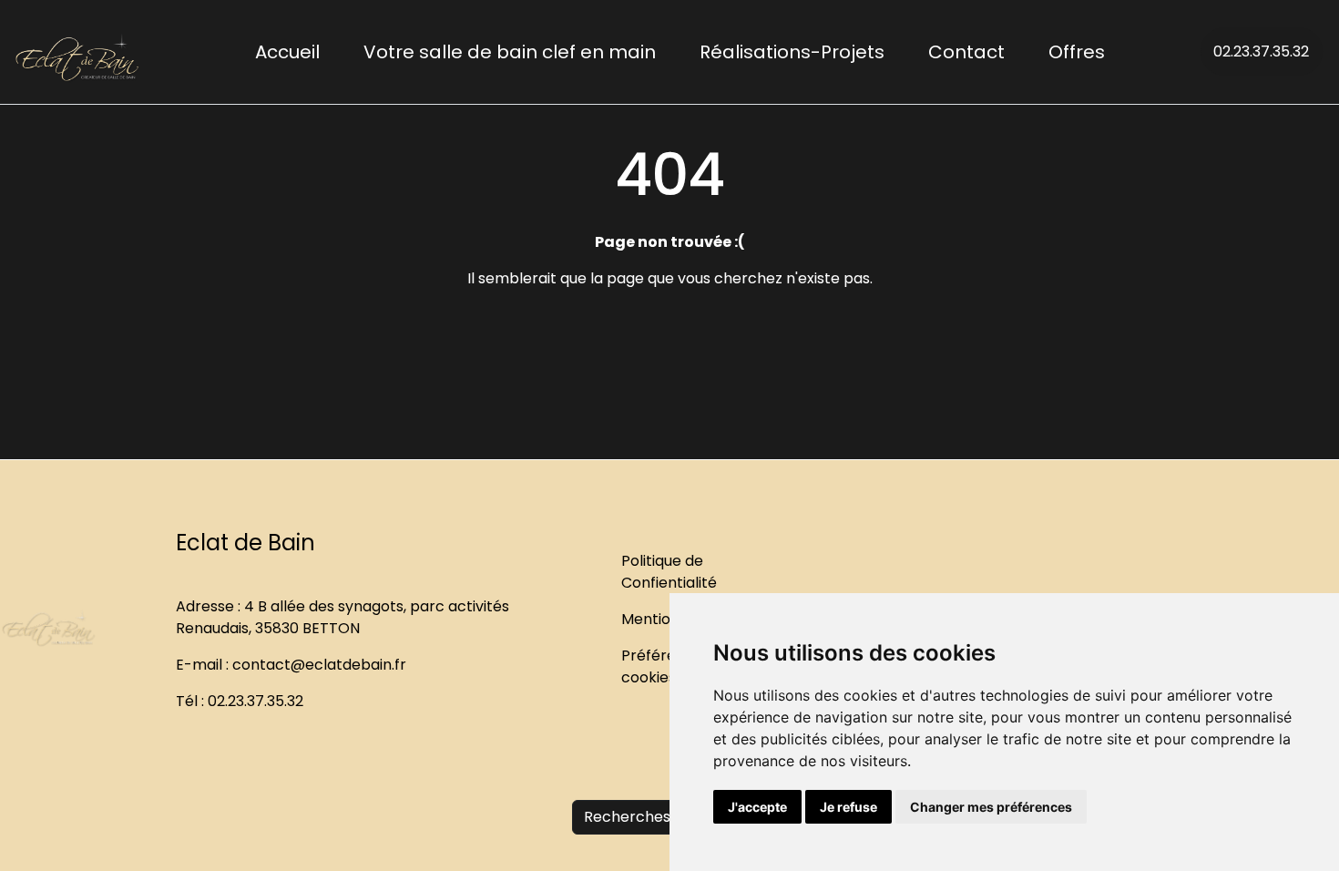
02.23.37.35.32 (1261, 51)
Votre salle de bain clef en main (509, 52)
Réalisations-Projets (792, 52)
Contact (966, 52)
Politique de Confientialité (669, 571)
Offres (1076, 52)
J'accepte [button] (757, 807)
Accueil (287, 52)
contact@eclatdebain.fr (319, 664)
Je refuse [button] (848, 807)
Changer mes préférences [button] (991, 807)
